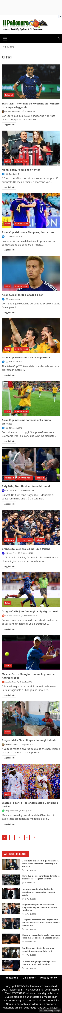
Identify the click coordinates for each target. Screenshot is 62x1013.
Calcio (7, 161)
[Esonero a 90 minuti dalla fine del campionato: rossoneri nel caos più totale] (11, 893)
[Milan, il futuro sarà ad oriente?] (31, 148)
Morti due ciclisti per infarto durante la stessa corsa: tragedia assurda (41, 877)
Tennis (8, 665)
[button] (59, 38)
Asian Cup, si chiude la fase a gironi (23, 294)
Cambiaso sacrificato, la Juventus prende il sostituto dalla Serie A (38, 949)
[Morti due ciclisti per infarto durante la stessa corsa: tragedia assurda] (11, 879)
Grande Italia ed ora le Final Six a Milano (26, 549)
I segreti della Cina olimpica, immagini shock (29, 740)
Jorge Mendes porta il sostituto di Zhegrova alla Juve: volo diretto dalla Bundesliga (39, 907)
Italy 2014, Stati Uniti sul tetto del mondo (26, 486)
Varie (7, 731)
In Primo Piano (21, 161)
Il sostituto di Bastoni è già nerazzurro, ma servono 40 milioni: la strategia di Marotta (40, 863)
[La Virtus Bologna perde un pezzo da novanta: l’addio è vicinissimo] (11, 965)
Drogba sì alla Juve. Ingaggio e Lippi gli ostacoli (30, 611)
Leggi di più (8, 124)
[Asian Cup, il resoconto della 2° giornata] (31, 335)
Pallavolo (40, 477)
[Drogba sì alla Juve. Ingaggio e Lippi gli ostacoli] (31, 589)
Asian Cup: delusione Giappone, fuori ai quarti (29, 232)
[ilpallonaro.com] (25, 24)
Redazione (11, 977)
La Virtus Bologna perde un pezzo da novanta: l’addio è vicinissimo (39, 963)
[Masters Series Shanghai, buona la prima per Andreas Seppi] (31, 652)
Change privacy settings (50, 1010)
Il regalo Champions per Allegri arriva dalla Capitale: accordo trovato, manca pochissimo (41, 922)
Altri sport (9, 477)
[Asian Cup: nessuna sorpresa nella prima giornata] (31, 398)
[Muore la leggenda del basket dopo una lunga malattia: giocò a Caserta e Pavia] (11, 939)
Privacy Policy (48, 977)
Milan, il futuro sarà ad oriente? (21, 169)
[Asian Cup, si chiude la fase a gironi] (31, 273)
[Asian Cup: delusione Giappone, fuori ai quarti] (31, 210)
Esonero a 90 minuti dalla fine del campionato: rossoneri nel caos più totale (38, 892)
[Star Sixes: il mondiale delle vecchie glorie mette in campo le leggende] (31, 81)
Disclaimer (29, 977)
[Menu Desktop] (5, 38)
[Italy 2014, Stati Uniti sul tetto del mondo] (31, 464)
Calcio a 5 (9, 95)
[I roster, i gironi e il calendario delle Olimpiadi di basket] (31, 781)
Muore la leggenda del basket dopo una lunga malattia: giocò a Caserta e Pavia (41, 936)
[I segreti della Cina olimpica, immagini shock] (31, 718)
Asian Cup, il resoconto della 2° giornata (26, 357)
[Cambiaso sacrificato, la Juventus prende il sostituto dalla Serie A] (11, 952)
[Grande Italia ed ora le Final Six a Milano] (31, 527)
